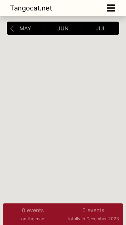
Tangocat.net (31, 8)
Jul (101, 28)
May (25, 28)
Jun (63, 28)
